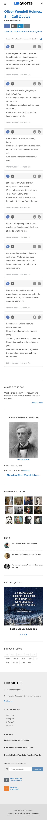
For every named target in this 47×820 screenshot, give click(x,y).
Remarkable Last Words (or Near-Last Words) (22, 755)
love (12, 655)
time (27, 655)
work (30, 659)
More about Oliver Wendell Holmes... (23, 475)
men (23, 662)
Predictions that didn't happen (24, 544)
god (34, 655)
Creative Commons (23, 460)
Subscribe (37, 769)
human (15, 659)
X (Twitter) (10, 722)
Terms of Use (12, 813)
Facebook (10, 715)
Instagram (10, 719)
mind (23, 659)
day (29, 662)
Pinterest (9, 726)
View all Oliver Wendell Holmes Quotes (23, 31)
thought (15, 662)
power (8, 659)
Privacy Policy (25, 813)
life (7, 655)
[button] (42, 3)
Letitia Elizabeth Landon (23, 629)
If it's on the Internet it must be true (26, 554)
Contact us (8, 701)
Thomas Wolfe (36, 403)
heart (7, 662)
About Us (35, 813)
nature (20, 655)
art (36, 659)
